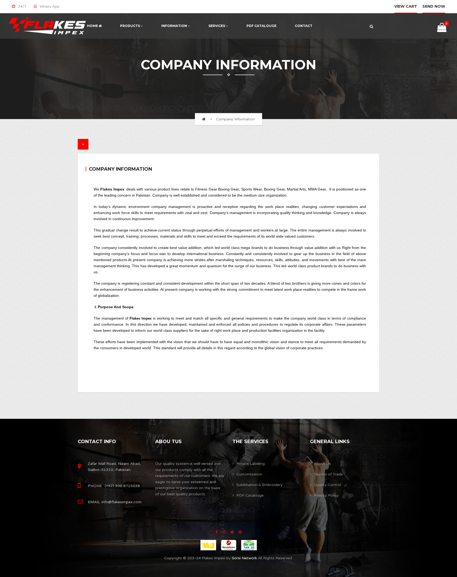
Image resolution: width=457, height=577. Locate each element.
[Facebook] (217, 532)
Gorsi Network (244, 558)
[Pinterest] (240, 532)
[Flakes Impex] (47, 26)
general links (330, 441)
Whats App (50, 6)
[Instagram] (224, 532)
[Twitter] (232, 532)
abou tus (168, 441)
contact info (97, 441)
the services (250, 441)
